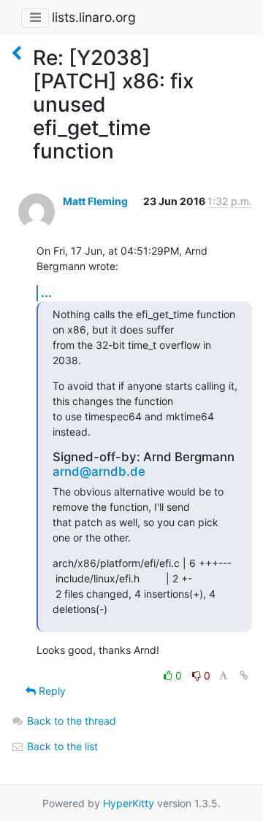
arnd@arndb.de (99, 471)
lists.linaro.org (94, 17)
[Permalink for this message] (244, 675)
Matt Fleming (95, 201)
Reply (51, 691)
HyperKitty (128, 803)
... (46, 292)
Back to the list (61, 746)
